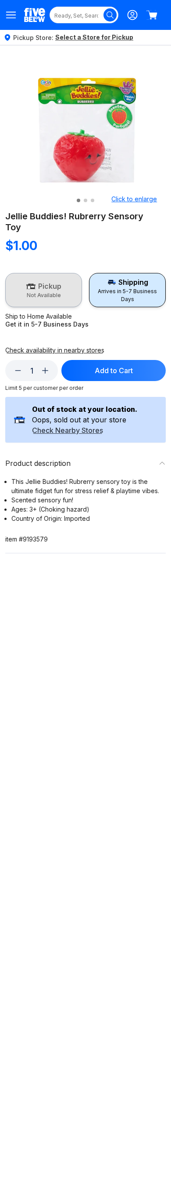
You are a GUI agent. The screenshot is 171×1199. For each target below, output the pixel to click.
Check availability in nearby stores (54, 350)
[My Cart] (151, 15)
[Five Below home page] (34, 15)
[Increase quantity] (45, 370)
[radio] (43, 290)
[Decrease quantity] (18, 370)
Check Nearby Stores (67, 431)
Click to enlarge (134, 199)
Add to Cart (114, 370)
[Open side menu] (11, 15)
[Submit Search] (110, 15)
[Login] (132, 15)
